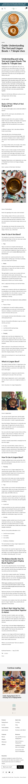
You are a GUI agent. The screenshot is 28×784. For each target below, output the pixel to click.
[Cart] (25, 9)
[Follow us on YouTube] (9, 772)
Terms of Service (23, 777)
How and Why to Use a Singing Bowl (20, 737)
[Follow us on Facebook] (3, 772)
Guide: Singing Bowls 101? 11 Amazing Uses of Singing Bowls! (12, 696)
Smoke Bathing (5, 727)
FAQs (16, 725)
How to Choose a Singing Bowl (19, 741)
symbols (3, 42)
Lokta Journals (5, 730)
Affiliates (4, 744)
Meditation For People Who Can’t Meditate (20, 746)
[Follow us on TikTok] (12, 772)
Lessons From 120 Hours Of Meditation (20, 750)
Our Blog (17, 727)
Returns (3, 736)
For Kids (3, 725)
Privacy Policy (16, 777)
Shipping (3, 739)
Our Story (17, 722)
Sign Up (20, 767)
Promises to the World (20, 730)
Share (3, 656)
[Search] (5, 9)
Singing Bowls (5, 722)
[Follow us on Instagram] (6, 772)
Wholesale (4, 742)
